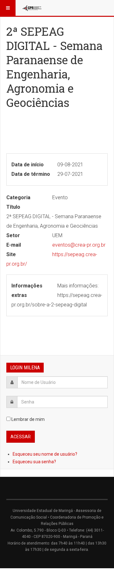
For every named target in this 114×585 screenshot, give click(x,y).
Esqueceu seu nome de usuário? (45, 454)
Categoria (18, 197)
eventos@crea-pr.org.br (78, 245)
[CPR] (32, 8)
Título (13, 207)
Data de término (30, 174)
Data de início (27, 165)
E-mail (13, 245)
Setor (13, 235)
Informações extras (26, 290)
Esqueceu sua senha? (34, 461)
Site (11, 254)
